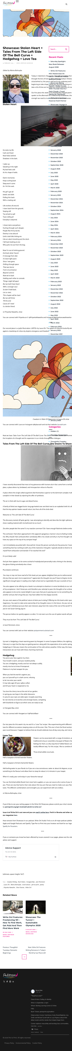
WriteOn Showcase (27, 63)
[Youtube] (13, 981)
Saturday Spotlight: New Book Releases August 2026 (57, 64)
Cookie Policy (37, 1043)
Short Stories (20, 887)
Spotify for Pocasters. (10, 826)
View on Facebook (35, 1032)
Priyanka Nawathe (9, 887)
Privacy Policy (9, 1043)
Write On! (28, 887)
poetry (42, 884)
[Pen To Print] (9, 3)
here (15, 815)
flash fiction (21, 882)
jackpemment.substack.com (44, 630)
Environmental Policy (23, 1043)
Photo (36, 1029)
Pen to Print (39, 990)
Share (41, 1032)
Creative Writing (12, 882)
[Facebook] (7, 981)
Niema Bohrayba (16, 884)
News (18, 63)
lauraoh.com (61, 424)
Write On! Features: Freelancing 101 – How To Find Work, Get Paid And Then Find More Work (13, 922)
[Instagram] (10, 981)
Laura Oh (6, 884)
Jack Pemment (40, 882)
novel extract (26, 884)
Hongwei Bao (30, 882)
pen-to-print (35, 884)
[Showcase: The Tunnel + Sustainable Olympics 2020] (36, 907)
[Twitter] (4, 981)
